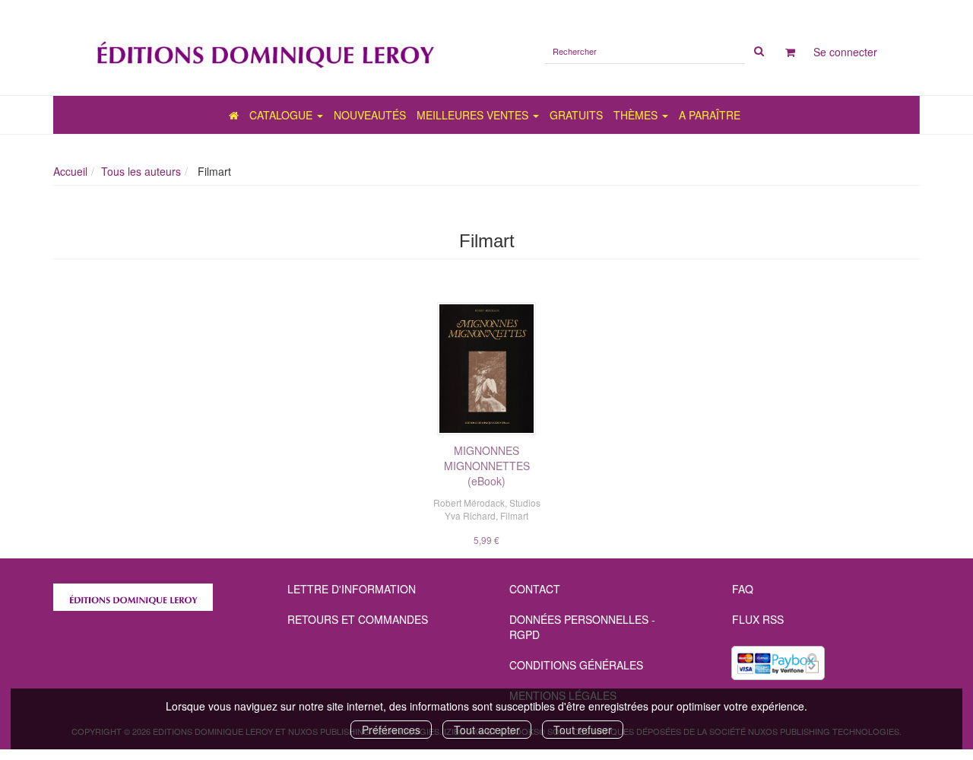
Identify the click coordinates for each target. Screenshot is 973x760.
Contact (534, 588)
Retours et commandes (357, 619)
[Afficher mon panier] (790, 51)
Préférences (391, 729)
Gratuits (576, 114)
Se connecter (845, 51)
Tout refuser (582, 729)
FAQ (742, 588)
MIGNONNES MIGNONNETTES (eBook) (487, 465)
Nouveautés (370, 114)
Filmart (514, 515)
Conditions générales (576, 665)
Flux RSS (758, 619)
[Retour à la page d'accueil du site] (264, 47)
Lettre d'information (351, 588)
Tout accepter (487, 729)
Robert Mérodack (469, 502)
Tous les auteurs (141, 171)
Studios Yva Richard (492, 509)
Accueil (70, 171)
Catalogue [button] (282, 114)
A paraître (709, 114)
